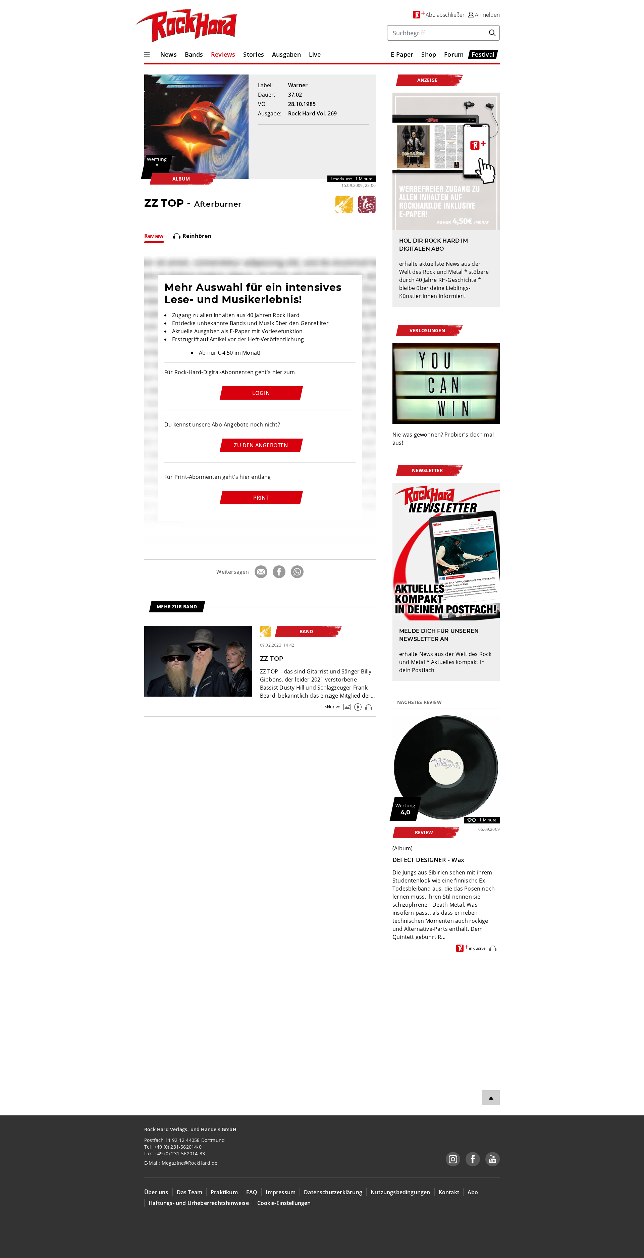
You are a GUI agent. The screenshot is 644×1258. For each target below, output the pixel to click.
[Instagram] (453, 1159)
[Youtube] (492, 1159)
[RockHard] (185, 26)
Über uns (156, 1192)
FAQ (252, 1192)
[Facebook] (279, 571)
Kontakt (449, 1192)
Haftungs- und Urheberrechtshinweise (199, 1203)
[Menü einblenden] (147, 54)
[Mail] (261, 571)
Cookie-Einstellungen (284, 1203)
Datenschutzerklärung (333, 1192)
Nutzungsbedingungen (400, 1192)
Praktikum (224, 1192)
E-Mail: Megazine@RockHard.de (180, 1163)
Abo (473, 1192)
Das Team (190, 1192)
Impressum (281, 1192)
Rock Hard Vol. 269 (312, 113)
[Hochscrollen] (491, 1097)
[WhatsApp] (297, 571)
